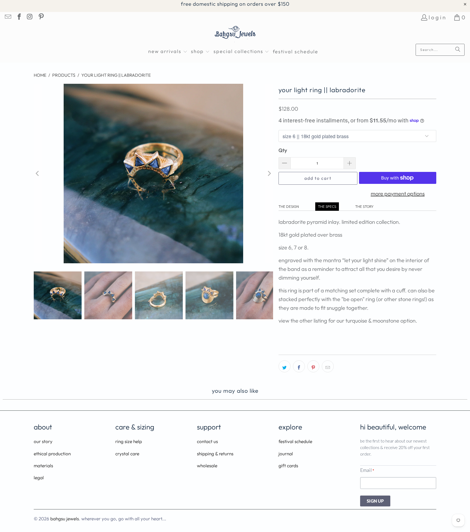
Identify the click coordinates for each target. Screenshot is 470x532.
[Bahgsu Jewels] (235, 35)
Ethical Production (52, 453)
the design (289, 206)
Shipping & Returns (215, 453)
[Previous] (37, 173)
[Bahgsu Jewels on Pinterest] (40, 17)
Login (438, 17)
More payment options (398, 193)
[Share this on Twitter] (284, 366)
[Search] (458, 50)
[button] (167, 52)
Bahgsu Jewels (64, 518)
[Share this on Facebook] (299, 366)
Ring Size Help (128, 441)
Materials (43, 465)
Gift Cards (288, 465)
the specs (327, 206)
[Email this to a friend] (328, 366)
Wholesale (207, 465)
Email (367, 470)
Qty (283, 150)
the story (364, 206)
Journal (286, 453)
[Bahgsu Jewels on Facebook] (18, 17)
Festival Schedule (295, 441)
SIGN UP (375, 500)
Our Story (43, 441)
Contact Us (207, 441)
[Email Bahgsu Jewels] (7, 17)
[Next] (269, 173)
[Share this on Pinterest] (313, 366)
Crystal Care (127, 453)
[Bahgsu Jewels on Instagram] (29, 17)
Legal (39, 477)
